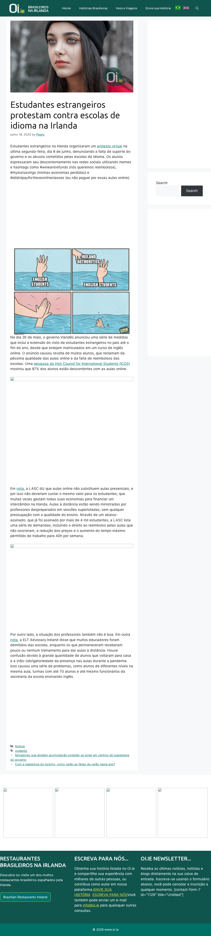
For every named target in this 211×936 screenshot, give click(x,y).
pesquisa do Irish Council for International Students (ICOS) (82, 364)
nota (20, 488)
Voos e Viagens (126, 8)
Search (162, 183)
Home (66, 8)
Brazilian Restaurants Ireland (25, 897)
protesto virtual (109, 146)
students (21, 751)
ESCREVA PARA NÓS (110, 895)
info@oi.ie (91, 905)
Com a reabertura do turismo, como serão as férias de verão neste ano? (65, 764)
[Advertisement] (71, 215)
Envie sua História (158, 8)
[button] (197, 8)
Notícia (20, 746)
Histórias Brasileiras (93, 8)
